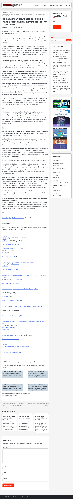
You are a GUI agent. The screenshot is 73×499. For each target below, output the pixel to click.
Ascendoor (19, 496)
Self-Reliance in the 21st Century (11, 237)
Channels (37, 5)
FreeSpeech (55, 180)
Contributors (59, 5)
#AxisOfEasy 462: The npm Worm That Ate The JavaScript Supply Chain (61, 66)
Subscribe (57, 27)
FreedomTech (56, 177)
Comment (5, 447)
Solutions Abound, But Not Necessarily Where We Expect (8, 418)
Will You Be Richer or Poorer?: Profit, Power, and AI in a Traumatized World (23, 306)
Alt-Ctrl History (56, 165)
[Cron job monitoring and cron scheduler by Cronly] (61, 127)
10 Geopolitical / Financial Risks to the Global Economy (41, 418)
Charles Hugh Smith (18, 27)
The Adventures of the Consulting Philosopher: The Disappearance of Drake (23, 321)
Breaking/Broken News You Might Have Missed (25, 418)
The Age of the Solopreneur (59, 62)
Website (4, 478)
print (8, 250)
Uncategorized (56, 193)
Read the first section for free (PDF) (12, 269)
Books (65, 5)
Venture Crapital (57, 195)
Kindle (4, 239)
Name (4, 466)
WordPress (29, 496)
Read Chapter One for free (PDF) (11, 283)
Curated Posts (56, 172)
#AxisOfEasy (56, 160)
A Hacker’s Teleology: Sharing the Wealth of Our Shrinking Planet (20, 289)
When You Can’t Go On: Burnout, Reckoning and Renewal (18, 262)
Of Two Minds (5, 398)
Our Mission (51, 5)
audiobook (5, 241)
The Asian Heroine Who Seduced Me (12, 248)
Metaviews (55, 188)
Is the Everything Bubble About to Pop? (13, 218)
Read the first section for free (10, 339)
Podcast (44, 5)
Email (4, 472)
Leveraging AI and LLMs (59, 185)
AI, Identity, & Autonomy (58, 163)
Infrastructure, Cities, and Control (61, 182)
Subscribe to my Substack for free (11, 352)
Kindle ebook (15, 264)
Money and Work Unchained (10, 335)
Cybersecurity (56, 175)
